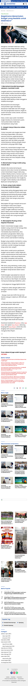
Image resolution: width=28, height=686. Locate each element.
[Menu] (2, 4)
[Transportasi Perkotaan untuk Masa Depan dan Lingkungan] (7, 398)
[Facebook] (11, 673)
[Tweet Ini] (17, 388)
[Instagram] (14, 673)
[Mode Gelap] (24, 4)
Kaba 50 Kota (6, 644)
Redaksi (13, 677)
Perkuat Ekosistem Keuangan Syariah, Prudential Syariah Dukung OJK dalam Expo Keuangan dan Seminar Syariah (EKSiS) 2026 (14, 373)
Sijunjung (21, 622)
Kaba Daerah (4, 642)
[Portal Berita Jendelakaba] (9, 4)
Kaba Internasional (5, 650)
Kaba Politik (4, 656)
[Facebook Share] (14, 388)
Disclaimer (21, 678)
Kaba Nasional (4, 652)
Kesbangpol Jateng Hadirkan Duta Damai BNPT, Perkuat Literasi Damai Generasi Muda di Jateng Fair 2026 (15, 598)
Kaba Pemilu (6, 658)
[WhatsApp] (17, 673)
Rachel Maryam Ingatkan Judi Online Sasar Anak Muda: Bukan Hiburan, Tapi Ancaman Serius (6, 547)
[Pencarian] (26, 4)
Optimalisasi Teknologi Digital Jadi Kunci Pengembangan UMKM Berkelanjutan (15, 593)
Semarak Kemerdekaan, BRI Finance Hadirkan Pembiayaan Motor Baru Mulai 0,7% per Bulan (13, 377)
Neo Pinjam (15, 325)
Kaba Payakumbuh (7, 646)
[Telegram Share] (23, 388)
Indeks (7, 677)
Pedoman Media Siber (10, 678)
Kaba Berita (4, 640)
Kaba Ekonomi (4, 14)
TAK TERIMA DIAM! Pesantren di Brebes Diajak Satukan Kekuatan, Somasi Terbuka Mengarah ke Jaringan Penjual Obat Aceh (7, 580)
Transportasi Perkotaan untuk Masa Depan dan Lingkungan (13, 360)
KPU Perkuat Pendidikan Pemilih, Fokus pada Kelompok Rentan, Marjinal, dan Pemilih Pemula (21, 571)
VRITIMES (4, 354)
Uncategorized (4, 662)
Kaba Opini (5, 636)
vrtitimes (6, 23)
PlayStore (18, 323)
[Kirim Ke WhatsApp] (26, 388)
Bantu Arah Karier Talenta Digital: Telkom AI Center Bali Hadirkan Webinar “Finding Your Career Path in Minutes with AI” (12, 364)
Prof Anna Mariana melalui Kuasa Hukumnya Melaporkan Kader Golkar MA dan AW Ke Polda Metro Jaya (20, 557)
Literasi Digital (4, 660)
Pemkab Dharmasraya (10, 622)
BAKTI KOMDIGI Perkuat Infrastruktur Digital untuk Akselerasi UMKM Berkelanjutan (14, 603)
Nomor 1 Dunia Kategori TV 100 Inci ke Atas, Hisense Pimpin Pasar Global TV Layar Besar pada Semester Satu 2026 (12, 381)
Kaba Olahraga (5, 654)
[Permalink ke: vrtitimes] (2, 23)
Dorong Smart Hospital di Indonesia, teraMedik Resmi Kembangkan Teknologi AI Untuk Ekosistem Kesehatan (13, 369)
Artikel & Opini (4, 633)
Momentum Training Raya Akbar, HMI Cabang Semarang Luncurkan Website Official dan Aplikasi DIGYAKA (14, 608)
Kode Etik (19, 677)
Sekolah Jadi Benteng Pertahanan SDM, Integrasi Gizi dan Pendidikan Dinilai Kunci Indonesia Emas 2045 (15, 613)
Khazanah (5, 638)
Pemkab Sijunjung (8, 625)
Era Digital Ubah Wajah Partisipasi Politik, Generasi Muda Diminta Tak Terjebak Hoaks (21, 521)
